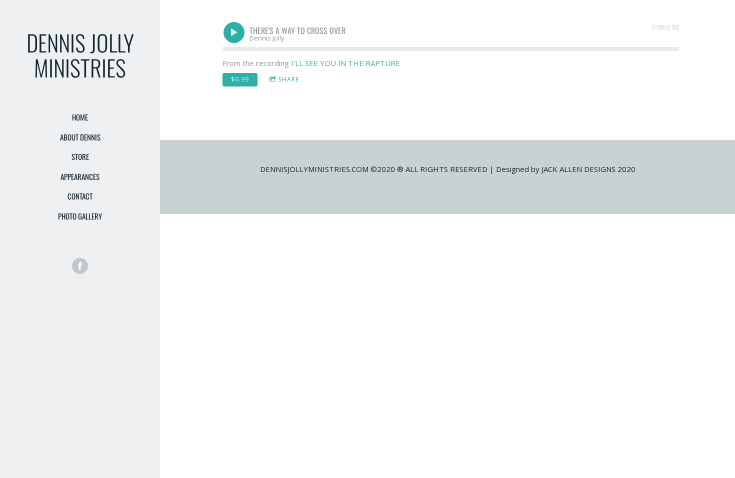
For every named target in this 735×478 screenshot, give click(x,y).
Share (288, 79)
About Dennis (80, 137)
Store (80, 156)
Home (80, 117)
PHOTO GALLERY (80, 216)
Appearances (80, 176)
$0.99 (240, 79)
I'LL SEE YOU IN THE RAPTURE (345, 63)
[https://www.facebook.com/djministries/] (80, 266)
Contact (80, 196)
